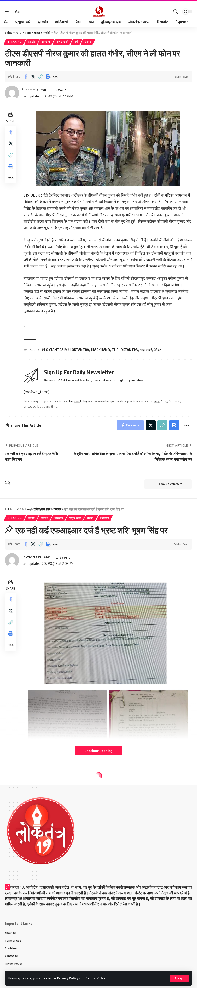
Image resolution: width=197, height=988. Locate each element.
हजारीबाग (104, 518)
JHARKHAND (100, 350)
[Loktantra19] (98, 11)
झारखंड (32, 41)
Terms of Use (95, 978)
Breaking (15, 41)
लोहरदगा (102, 785)
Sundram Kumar (34, 89)
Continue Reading (98, 751)
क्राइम (31, 518)
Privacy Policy (67, 978)
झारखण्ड (46, 41)
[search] (175, 11)
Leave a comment (171, 484)
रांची (76, 41)
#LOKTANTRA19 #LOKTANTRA (65, 350)
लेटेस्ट (88, 41)
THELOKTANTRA (125, 350)
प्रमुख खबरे (62, 41)
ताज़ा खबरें (146, 350)
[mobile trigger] (9, 11)
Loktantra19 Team (36, 557)
